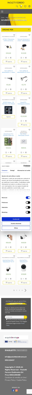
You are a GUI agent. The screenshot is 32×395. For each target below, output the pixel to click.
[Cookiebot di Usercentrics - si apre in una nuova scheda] (23, 166)
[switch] (28, 202)
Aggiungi (9, 61)
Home (2, 17)
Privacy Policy (10, 380)
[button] (14, 35)
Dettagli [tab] (12, 170)
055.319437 (9, 360)
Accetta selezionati (16, 223)
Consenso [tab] (4, 170)
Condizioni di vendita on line (15, 377)
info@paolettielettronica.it (15, 357)
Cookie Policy (21, 380)
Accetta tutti (16, 219)
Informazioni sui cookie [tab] (23, 170)
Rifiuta (16, 228)
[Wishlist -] (25, 6)
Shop (7, 17)
